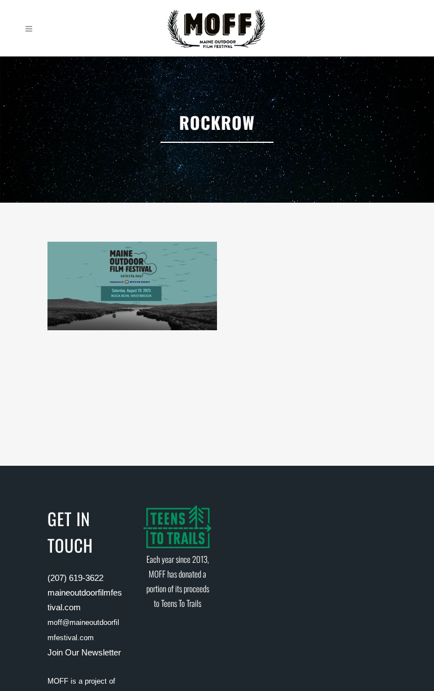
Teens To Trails (181, 603)
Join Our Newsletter (84, 652)
